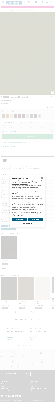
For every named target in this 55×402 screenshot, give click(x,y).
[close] (42, 178)
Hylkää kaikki (35, 219)
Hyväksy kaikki (19, 219)
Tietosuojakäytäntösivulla (33, 212)
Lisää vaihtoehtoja (27, 223)
